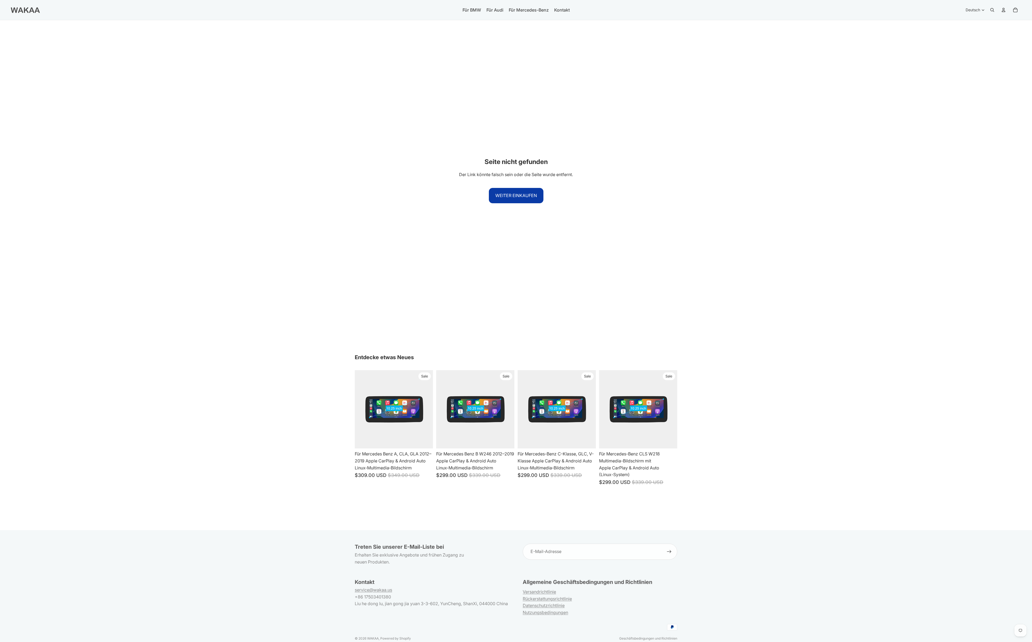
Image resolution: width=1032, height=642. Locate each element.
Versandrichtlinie (539, 591)
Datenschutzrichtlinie (544, 605)
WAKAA (373, 638)
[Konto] (1003, 10)
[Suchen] (992, 10)
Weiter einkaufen (516, 195)
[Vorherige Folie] (444, 409)
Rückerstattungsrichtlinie (547, 598)
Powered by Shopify (395, 638)
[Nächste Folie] (506, 409)
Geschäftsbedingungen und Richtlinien (648, 638)
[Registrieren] (669, 551)
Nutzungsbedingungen (545, 612)
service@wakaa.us (373, 590)
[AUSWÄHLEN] (424, 440)
